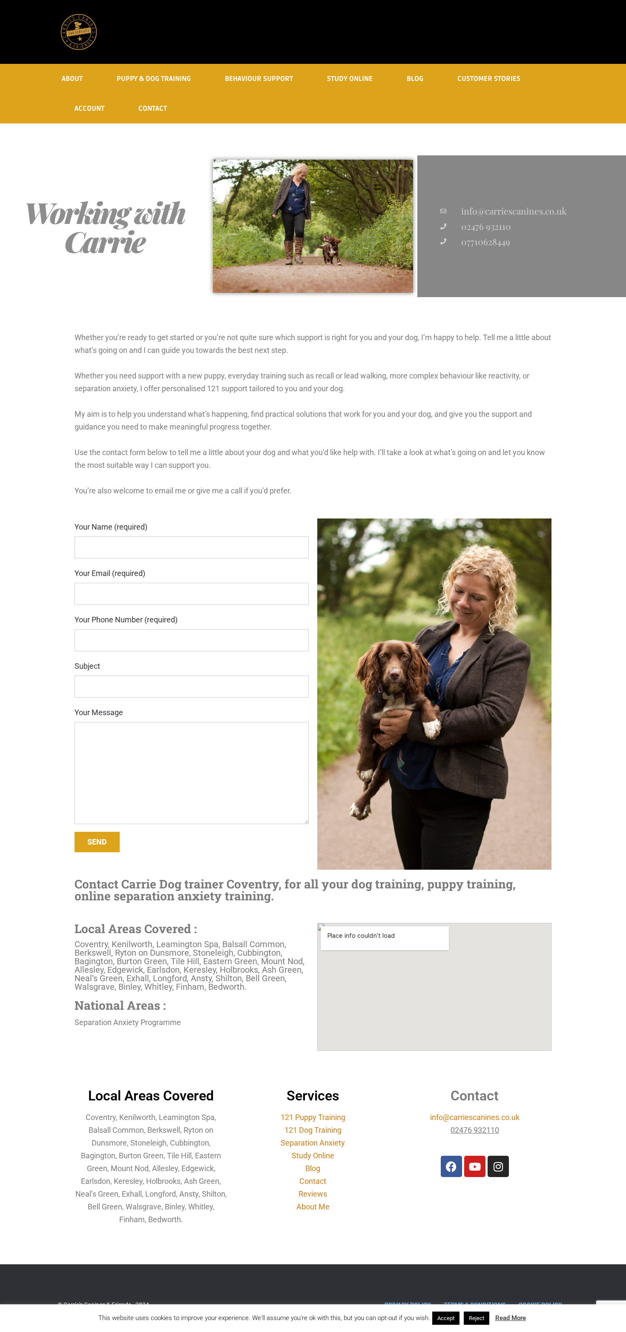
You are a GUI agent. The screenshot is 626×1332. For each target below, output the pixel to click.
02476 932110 (475, 1130)
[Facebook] (451, 1166)
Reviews (313, 1193)
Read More (510, 1318)
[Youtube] (474, 1166)
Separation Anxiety (313, 1142)
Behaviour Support (259, 78)
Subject (87, 666)
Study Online (350, 78)
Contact (152, 108)
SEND (97, 841)
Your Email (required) (110, 573)
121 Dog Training (313, 1130)
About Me (313, 1206)
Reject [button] (476, 1318)
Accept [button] (445, 1318)
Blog (415, 78)
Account (89, 108)
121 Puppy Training (313, 1117)
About (72, 78)
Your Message (99, 712)
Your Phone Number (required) (126, 619)
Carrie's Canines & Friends (78, 32)
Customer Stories (488, 78)
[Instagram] (498, 1166)
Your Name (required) (111, 526)
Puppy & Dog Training (154, 78)
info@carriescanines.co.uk (514, 211)
